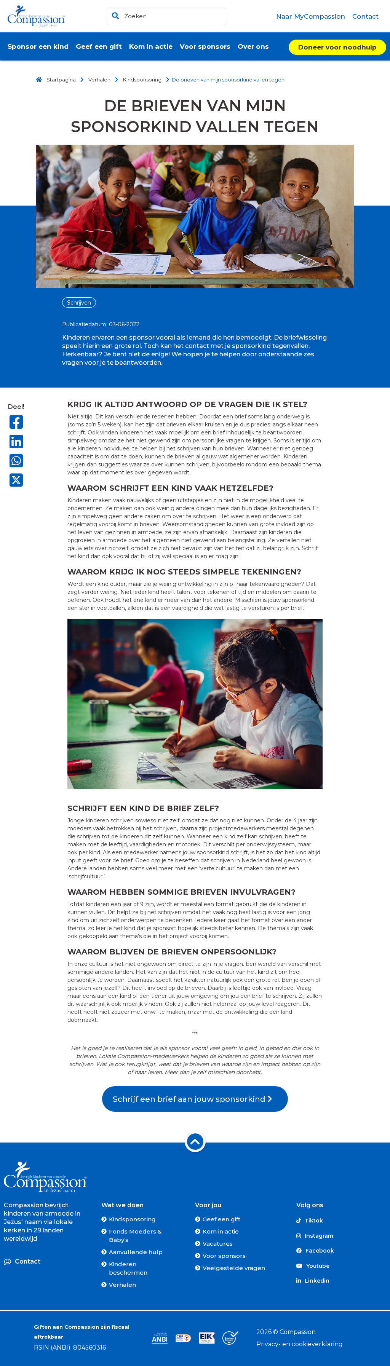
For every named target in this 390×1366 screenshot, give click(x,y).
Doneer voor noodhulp (337, 47)
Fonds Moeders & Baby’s (135, 1235)
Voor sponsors (224, 1255)
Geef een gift (221, 1219)
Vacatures (218, 1243)
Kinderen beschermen (128, 1268)
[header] (166, 16)
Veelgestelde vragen (234, 1268)
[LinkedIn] (16, 441)
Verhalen (122, 1284)
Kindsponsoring (132, 1219)
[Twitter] (16, 481)
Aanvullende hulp (136, 1252)
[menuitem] (311, 16)
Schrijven (79, 302)
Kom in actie (221, 1231)
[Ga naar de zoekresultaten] (114, 14)
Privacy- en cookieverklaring (299, 1344)
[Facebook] (16, 422)
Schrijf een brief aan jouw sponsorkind (190, 1099)
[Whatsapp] (16, 461)
